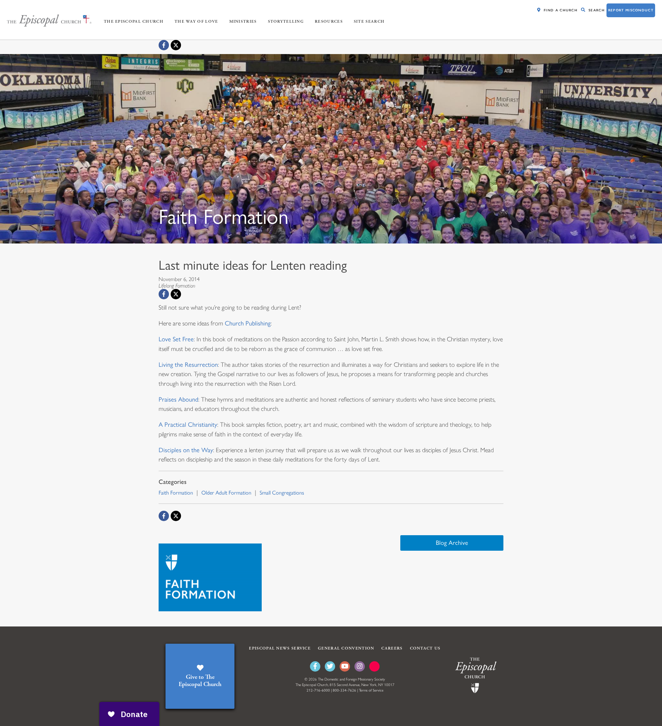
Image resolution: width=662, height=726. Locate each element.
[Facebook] (164, 45)
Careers (391, 648)
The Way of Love (196, 21)
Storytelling (286, 21)
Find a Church (561, 10)
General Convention (346, 648)
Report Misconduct (630, 10)
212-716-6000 (318, 690)
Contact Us (425, 648)
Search (597, 10)
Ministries (243, 21)
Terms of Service (371, 690)
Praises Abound (178, 399)
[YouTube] (345, 666)
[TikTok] (374, 666)
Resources (329, 21)
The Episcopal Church (133, 21)
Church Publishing (248, 323)
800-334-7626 (344, 690)
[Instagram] (359, 666)
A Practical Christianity (188, 424)
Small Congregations (282, 492)
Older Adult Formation (226, 492)
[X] (176, 45)
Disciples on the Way (186, 450)
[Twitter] (330, 666)
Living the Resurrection (188, 365)
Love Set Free (176, 339)
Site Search (369, 21)
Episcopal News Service (280, 648)
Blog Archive (452, 543)
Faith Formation (176, 492)
